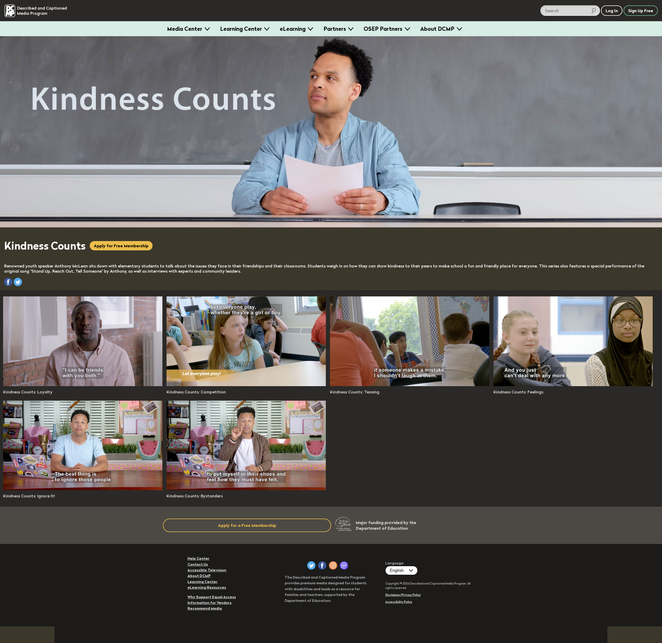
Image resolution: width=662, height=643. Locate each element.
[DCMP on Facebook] (322, 565)
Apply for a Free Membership (247, 525)
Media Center (184, 28)
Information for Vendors (209, 602)
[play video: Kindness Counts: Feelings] (573, 384)
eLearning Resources (206, 587)
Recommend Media (204, 608)
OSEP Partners (383, 28)
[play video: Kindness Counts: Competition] (246, 384)
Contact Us (197, 564)
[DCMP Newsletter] (344, 565)
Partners (335, 28)
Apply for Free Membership (121, 245)
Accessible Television (206, 570)
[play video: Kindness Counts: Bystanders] (246, 488)
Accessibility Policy (398, 602)
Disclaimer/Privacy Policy (403, 595)
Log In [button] (612, 10)
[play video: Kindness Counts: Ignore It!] (82, 488)
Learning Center (241, 28)
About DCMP (437, 28)
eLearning (293, 28)
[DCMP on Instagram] (333, 565)
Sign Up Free (640, 10)
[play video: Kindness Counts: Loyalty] (82, 384)
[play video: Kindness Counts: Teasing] (409, 384)
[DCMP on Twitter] (311, 565)
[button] (8, 282)
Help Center (198, 558)
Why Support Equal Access (211, 597)
